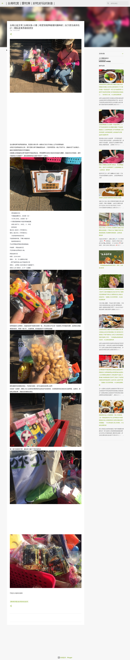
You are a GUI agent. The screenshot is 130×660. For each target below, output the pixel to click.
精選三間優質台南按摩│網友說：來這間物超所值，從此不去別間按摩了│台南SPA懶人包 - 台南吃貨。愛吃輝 (111, 167)
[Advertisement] (45, 106)
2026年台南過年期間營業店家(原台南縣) (110, 197)
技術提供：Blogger (66, 657)
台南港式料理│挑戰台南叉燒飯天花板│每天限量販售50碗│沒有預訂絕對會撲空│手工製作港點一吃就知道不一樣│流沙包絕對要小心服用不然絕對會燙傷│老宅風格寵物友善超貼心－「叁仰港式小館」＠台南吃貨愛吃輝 (111, 89)
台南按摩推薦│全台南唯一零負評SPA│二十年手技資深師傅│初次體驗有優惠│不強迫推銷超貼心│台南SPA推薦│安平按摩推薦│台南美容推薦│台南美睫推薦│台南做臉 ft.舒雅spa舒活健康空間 (111, 130)
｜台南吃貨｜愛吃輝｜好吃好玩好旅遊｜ (30, 3)
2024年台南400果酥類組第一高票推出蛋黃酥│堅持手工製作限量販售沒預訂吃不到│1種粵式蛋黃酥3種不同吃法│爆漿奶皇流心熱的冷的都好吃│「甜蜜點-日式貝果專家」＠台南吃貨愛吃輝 (111, 294)
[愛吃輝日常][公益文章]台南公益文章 (19, 601)
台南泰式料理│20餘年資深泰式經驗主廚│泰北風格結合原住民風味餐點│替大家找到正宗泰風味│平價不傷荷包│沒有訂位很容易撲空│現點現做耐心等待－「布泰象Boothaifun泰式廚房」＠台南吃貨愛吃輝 (111, 334)
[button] (11, 34)
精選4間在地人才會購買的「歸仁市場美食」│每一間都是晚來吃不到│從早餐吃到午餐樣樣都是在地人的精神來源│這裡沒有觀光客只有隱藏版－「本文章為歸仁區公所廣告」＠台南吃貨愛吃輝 (111, 420)
